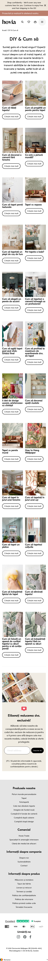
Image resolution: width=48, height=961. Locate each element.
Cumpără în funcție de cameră (24, 813)
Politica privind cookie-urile (24, 903)
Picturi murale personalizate (24, 794)
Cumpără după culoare (24, 817)
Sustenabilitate (24, 861)
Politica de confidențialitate (24, 895)
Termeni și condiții (24, 891)
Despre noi (24, 857)
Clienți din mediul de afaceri (24, 843)
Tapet (24, 798)
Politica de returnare (24, 899)
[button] (29, 22)
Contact (24, 865)
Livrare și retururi (24, 887)
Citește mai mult (11, 116)
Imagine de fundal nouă (24, 809)
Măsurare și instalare (24, 879)
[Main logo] (9, 22)
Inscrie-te (37, 750)
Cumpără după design (24, 821)
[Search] (22, 22)
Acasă (4, 30)
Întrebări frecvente (24, 907)
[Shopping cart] (35, 22)
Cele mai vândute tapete (24, 806)
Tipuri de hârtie (24, 883)
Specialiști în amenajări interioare (24, 839)
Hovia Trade (24, 835)
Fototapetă (24, 802)
